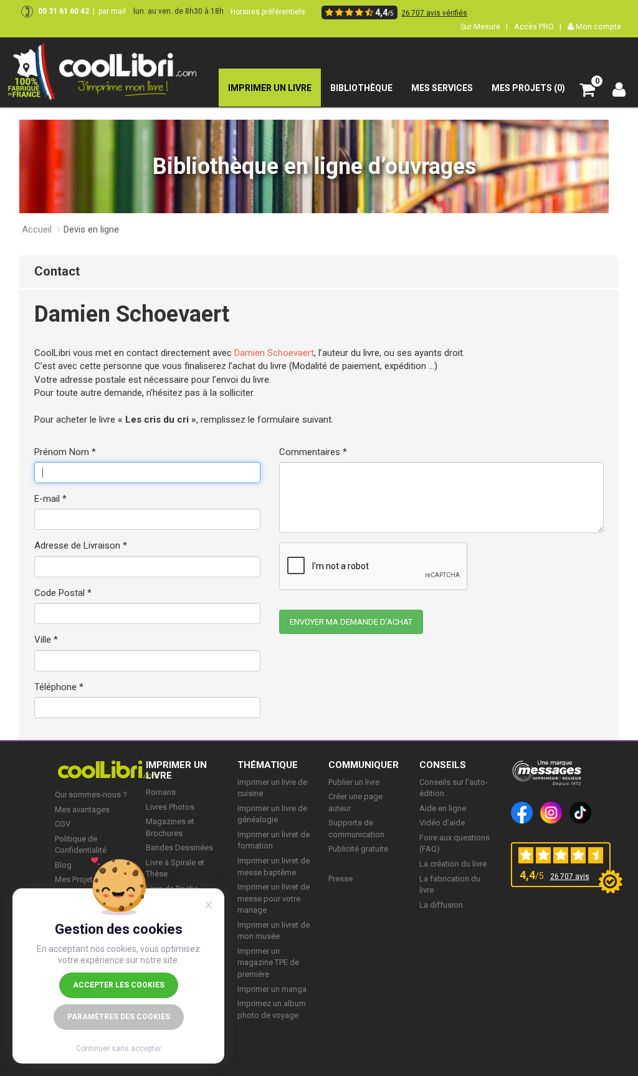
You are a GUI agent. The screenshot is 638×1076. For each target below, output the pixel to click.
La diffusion (441, 905)
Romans (161, 792)
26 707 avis (569, 876)
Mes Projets (76, 879)
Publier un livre (353, 782)
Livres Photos (170, 807)
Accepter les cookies (118, 985)
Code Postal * (63, 592)
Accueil (37, 229)
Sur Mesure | (484, 26)
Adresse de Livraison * (80, 545)
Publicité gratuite (358, 848)
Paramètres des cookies (118, 1016)
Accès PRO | (537, 26)
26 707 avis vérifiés (434, 13)
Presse (340, 878)
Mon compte (597, 26)
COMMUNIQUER (363, 765)
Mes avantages (82, 809)
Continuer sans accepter (118, 1048)
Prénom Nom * (65, 452)
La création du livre (453, 863)
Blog (63, 865)
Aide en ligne (442, 808)
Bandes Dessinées (179, 847)
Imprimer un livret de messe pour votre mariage (273, 898)
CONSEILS (442, 765)
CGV (62, 824)
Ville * (46, 639)
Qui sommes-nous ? (91, 794)
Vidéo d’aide (442, 822)
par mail (112, 11)
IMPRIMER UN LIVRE (176, 770)
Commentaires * (313, 452)
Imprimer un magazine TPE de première (268, 962)
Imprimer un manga (272, 989)
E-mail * (50, 498)
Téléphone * (58, 687)
